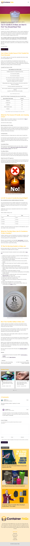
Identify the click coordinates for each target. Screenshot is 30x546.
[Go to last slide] (2, 380)
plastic (11, 284)
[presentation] (15, 457)
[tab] (13, 390)
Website (22, 437)
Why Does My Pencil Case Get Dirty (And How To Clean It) (7, 383)
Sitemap (15, 538)
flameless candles (23, 348)
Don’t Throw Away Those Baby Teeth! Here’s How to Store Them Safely (22, 383)
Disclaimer (15, 536)
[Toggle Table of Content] (6, 49)
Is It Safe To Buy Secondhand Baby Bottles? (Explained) (22, 362)
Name (2, 437)
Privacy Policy (15, 535)
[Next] (27, 380)
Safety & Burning (12, 357)
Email (12, 437)
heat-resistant (20, 240)
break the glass (5, 275)
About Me (15, 533)
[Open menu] (28, 2)
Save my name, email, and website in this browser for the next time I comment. (15, 439)
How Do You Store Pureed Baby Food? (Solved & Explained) (7, 362)
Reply (27, 409)
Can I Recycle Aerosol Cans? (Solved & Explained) (13, 486)
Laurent (6, 409)
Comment (3, 423)
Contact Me (15, 539)
